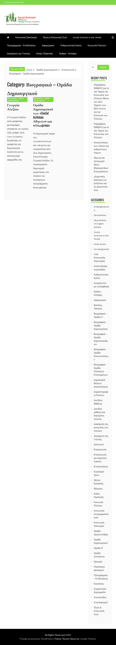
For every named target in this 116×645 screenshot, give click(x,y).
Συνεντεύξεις (100, 597)
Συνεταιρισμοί (101, 602)
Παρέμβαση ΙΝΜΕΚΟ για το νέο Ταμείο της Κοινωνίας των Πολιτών (101, 130)
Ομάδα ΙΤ (98, 548)
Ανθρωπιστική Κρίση (70, 45)
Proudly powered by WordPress (36, 638)
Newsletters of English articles (100, 223)
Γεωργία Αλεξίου (13, 106)
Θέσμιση (98, 488)
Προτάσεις (99, 583)
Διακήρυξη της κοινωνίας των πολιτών (101, 427)
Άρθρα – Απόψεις (68, 53)
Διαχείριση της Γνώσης (18, 53)
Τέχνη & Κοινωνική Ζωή (55, 37)
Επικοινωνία (100, 449)
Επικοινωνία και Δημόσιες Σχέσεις (100, 458)
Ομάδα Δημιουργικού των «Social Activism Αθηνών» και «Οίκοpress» (43, 115)
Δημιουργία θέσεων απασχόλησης (101, 383)
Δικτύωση (99, 444)
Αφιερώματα (48, 45)
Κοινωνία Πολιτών (97, 45)
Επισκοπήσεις (101, 466)
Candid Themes (88, 638)
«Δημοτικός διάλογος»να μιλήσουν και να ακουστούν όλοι (101, 183)
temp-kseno (100, 244)
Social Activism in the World (87, 37)
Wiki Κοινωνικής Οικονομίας (99, 257)
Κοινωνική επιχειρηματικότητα (101, 514)
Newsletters (100, 215)
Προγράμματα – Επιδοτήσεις (21, 45)
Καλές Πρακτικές (44, 53)
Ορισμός (98, 561)
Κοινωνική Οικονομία (26, 37)
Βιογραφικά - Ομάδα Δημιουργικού (16, 99)
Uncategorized (101, 249)
